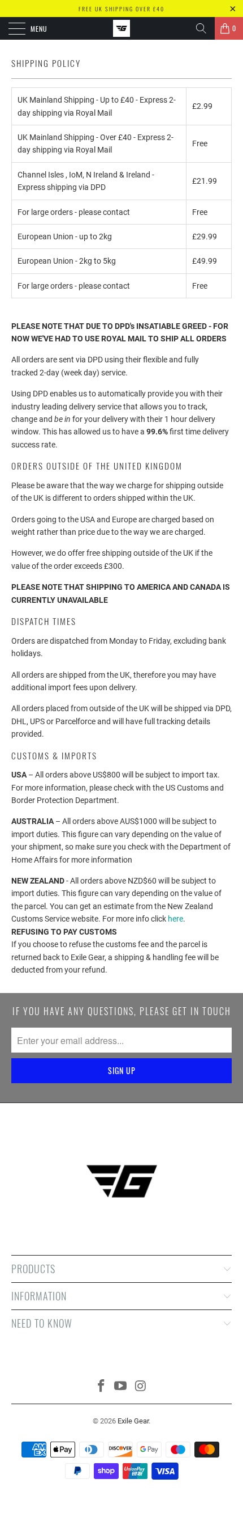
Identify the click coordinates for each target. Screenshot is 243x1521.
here (175, 918)
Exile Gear (133, 1421)
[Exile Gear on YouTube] (120, 1386)
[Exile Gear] (122, 28)
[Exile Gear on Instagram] (140, 1386)
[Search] (201, 28)
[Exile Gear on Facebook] (101, 1386)
